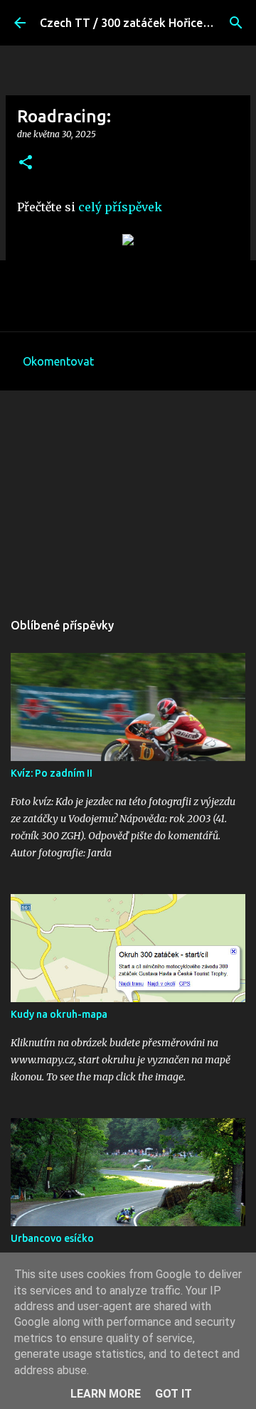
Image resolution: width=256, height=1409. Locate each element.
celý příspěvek (120, 207)
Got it (173, 1393)
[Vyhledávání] (236, 23)
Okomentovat (58, 361)
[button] (25, 163)
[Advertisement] (128, 493)
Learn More (105, 1393)
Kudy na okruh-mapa (59, 1014)
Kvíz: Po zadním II (51, 773)
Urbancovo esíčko (52, 1238)
